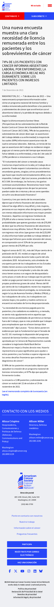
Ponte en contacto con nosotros (27, 515)
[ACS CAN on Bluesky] (41, 571)
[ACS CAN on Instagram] (28, 571)
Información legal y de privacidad (27, 597)
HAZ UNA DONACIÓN (27, 562)
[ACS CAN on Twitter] (15, 571)
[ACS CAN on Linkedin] (35, 571)
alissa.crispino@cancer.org (14, 451)
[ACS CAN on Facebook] (10, 571)
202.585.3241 (35, 441)
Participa (27, 544)
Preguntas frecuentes (27, 534)
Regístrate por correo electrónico (27, 553)
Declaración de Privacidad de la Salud (27, 591)
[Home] (7, 6)
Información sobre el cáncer (27, 528)
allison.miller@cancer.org (41, 437)
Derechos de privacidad (27, 594)
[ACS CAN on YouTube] (22, 571)
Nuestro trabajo (27, 522)
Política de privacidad (27, 589)
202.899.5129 (8, 454)
